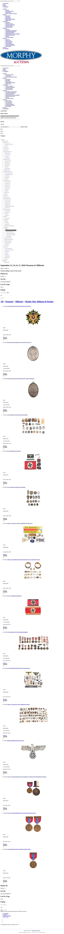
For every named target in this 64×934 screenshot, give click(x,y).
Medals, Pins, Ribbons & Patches (39, 301)
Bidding (4, 14)
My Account (8, 15)
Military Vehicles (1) (8, 242)
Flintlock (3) (7, 215)
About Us (5, 38)
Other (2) (6, 227)
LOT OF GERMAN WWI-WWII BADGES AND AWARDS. (17, 414)
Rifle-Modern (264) (7, 159)
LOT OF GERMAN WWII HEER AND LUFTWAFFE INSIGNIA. (18, 668)
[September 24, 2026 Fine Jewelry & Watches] (10, 117)
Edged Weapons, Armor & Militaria (13, 33)
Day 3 (1, 133)
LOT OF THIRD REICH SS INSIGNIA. (14, 451)
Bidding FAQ (8, 20)
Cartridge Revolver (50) (8, 174)
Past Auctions (8, 12)
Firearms (7, 36)
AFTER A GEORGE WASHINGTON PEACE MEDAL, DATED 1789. (19, 342)
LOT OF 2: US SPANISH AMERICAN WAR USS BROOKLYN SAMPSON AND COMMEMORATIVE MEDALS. (26, 776)
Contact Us (5, 914)
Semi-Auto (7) (7, 207)
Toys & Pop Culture (9, 37)
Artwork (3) (7, 245)
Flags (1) (6, 221)
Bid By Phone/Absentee (10, 19)
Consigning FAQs (9, 27)
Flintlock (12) (7, 177)
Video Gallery (8, 46)
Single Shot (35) (7, 186)
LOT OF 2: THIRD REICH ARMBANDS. (14, 595)
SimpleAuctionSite (34, 932)
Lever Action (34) (8, 160)
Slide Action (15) (7, 203)
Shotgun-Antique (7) (7, 209)
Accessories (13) (6, 142)
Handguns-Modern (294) (8, 151)
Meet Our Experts (9, 25)
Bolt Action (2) (7, 183)
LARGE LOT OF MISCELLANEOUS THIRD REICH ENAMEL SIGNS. (19, 523)
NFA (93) (5, 216)
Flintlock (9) (7, 189)
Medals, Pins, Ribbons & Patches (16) (10, 230)
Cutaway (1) (7, 156)
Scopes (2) (6, 145)
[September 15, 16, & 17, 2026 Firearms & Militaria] (10, 116)
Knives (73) (6, 195)
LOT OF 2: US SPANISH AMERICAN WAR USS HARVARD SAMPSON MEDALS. (21, 813)
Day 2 (1, 131)
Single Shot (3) (7, 204)
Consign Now (6, 3)
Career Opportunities (10, 44)
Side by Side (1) (7, 210)
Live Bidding (5, 6)
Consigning (5, 21)
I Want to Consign (9, 23)
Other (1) (6, 213)
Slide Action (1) (7, 165)
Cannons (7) (6, 147)
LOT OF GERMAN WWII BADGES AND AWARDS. (16, 487)
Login (4, 4)
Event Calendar (9, 42)
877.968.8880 (5, 48)
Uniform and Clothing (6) (9, 239)
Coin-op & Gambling (10, 32)
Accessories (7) (7, 218)
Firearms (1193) (5, 141)
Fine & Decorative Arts (10, 35)
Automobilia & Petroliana (11, 31)
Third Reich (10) (9, 236)
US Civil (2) (7, 251)
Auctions (5, 8)
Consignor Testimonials (10, 24)
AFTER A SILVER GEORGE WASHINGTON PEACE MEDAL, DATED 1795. (20, 378)
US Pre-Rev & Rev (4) (8, 248)
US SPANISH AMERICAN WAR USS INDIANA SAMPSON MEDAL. (19, 849)
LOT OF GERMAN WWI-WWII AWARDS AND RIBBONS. (17, 632)
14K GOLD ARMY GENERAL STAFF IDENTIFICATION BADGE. (19, 306)
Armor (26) (7, 222)
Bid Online (8, 16)
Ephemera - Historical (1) (9, 144)
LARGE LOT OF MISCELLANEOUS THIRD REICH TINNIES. (18, 704)
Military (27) (7, 192)
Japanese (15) (7, 257)
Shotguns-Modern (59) (7, 198)
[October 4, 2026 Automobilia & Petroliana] (10, 118)
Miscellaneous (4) (6, 262)
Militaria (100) (6, 219)
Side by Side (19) (7, 201)
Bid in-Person (8, 18)
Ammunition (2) (6, 148)
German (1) (7, 254)
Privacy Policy (6, 916)
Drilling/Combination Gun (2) (9, 206)
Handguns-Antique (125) (8, 171)
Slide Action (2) (7, 212)
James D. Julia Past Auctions (11, 13)
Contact (4, 47)
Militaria (19, 301)
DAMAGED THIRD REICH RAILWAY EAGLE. (15, 740)
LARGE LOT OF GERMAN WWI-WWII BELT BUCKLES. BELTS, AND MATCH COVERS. (23, 559)
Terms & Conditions (7, 915)
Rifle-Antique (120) (7, 180)
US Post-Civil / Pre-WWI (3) (11, 233)
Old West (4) (5, 260)
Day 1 (1, 129)
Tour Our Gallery (9, 41)
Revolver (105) (7, 153)
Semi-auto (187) (7, 154)
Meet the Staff (8, 40)
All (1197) (3, 139)
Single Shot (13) (7, 168)
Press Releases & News (10, 45)
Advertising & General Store (11, 30)
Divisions (5, 28)
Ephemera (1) (7, 224)
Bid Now (5, 337)
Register (4, 5)
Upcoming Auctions (9, 11)
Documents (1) (6, 150)
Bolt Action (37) (7, 162)
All (2, 301)
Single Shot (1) (7, 157)
